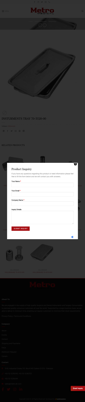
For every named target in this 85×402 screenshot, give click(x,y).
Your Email (16, 191)
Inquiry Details (16, 209)
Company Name (18, 200)
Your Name (16, 181)
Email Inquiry (78, 388)
